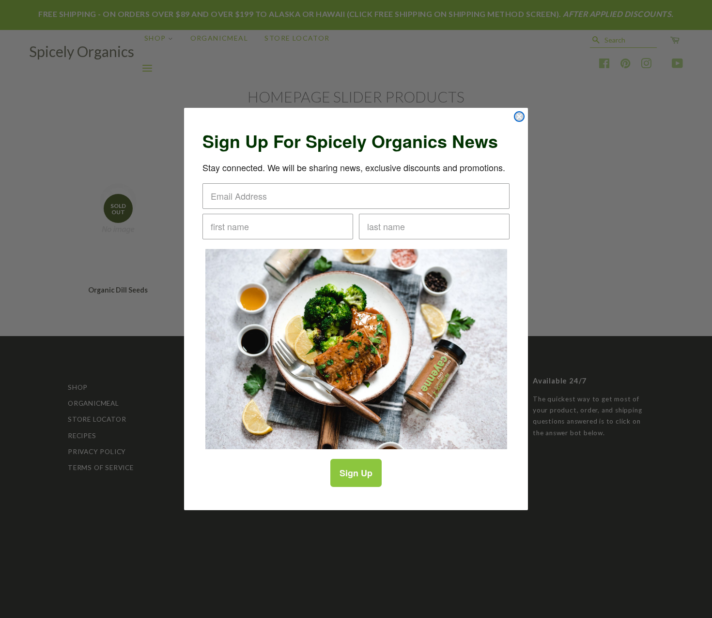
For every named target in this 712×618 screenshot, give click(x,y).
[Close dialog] (519, 116)
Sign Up (356, 473)
